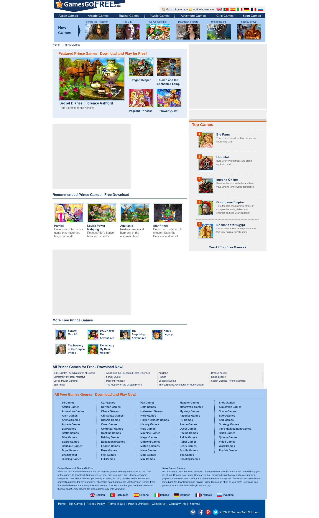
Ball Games (69, 428)
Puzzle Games (159, 15)
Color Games (109, 424)
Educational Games (113, 441)
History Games (149, 424)
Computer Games (112, 428)
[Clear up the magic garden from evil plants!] (168, 98)
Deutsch (184, 494)
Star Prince (160, 225)
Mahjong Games (150, 441)
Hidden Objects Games (154, 420)
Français (206, 494)
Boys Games (70, 450)
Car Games (108, 402)
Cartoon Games (111, 407)
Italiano (164, 494)
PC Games (186, 420)
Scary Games (188, 446)
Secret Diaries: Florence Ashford (86, 103)
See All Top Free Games (227, 247)
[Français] (253, 10)
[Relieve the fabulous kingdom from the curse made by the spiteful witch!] (141, 67)
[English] (218, 10)
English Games (110, 446)
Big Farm (223, 134)
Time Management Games (235, 428)
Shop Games (227, 402)
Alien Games (70, 415)
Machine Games (150, 433)
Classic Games (110, 420)
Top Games (202, 124)
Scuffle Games (189, 450)
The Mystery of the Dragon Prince (76, 349)
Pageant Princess (140, 111)
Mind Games (148, 454)
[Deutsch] (246, 10)
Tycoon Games (228, 437)
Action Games (68, 15)
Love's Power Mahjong (96, 227)
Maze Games (148, 450)
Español (144, 494)
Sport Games (252, 15)
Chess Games (110, 411)
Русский (227, 494)
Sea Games (187, 454)
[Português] (225, 10)
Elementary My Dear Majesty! (107, 349)
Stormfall (223, 157)
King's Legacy (218, 377)
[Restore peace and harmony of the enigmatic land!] (135, 222)
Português (121, 494)
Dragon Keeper (141, 80)
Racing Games (129, 15)
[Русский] (260, 10)
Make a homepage (177, 9)
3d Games (68, 402)
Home (56, 44)
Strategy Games (229, 424)
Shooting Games (190, 459)
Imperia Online (227, 179)
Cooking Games (111, 433)
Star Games (226, 420)
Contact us (159, 503)
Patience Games (190, 415)
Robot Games (188, 441)
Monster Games (189, 402)
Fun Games (147, 402)
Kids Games (148, 428)
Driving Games (110, 437)
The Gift (127, 21)
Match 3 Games (150, 446)
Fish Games (108, 454)
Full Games (108, 459)
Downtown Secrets (188, 21)
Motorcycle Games (191, 407)
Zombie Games (228, 450)
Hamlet (59, 225)
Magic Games (148, 437)
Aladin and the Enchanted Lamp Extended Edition (168, 83)
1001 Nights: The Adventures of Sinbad (74, 373)
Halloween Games (151, 411)
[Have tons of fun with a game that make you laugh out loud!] (69, 222)
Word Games (227, 446)
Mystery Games (189, 411)
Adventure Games (193, 15)
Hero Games (148, 415)
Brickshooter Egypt (230, 225)
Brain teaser (69, 454)
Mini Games (147, 459)
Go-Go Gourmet (157, 21)
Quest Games (188, 428)
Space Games (227, 411)
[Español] (232, 10)
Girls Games (224, 15)
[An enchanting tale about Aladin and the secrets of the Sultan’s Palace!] (168, 67)
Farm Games (109, 450)
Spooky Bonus (249, 21)
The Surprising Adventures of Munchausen (140, 338)
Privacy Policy (96, 503)
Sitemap (195, 503)
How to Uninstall (138, 503)
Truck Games (227, 433)
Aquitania (126, 225)
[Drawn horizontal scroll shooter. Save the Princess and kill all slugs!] (168, 222)
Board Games (70, 441)
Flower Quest (168, 111)
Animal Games (71, 420)
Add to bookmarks (203, 9)
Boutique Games (72, 446)
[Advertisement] (91, 156)
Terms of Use (116, 503)
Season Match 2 (167, 380)
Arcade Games (98, 15)
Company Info (177, 503)
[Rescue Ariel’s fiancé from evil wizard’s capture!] (102, 222)
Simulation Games (230, 407)
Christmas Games (112, 415)
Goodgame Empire (230, 202)
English (100, 494)
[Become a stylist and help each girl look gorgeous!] (141, 98)
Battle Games (70, 433)
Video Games (227, 441)
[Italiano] (239, 10)
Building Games (71, 459)
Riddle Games (188, 437)
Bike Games (69, 437)
